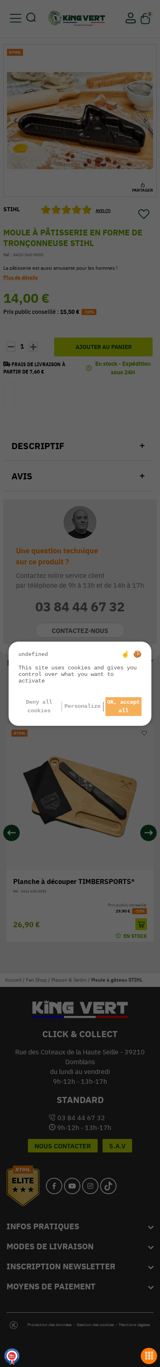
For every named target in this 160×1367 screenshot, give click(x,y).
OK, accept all (123, 706)
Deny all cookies (39, 706)
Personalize (82, 706)
